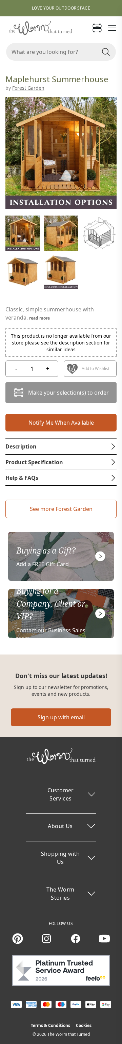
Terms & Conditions (50, 1025)
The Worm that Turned (68, 1034)
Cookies (84, 1025)
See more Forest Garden (61, 509)
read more (39, 318)
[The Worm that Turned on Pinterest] (17, 938)
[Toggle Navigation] (112, 28)
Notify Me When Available (61, 422)
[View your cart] (97, 28)
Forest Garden (28, 88)
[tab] (61, 446)
